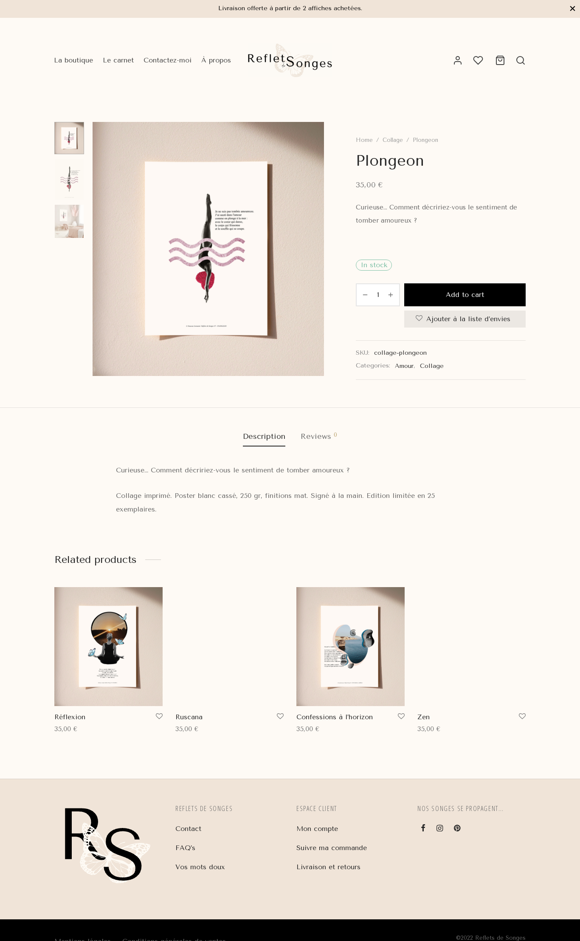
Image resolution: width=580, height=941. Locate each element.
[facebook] (423, 829)
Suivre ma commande (331, 848)
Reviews (319, 436)
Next (315, 248)
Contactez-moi (167, 60)
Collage (393, 140)
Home (364, 140)
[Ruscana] (229, 646)
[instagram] (439, 829)
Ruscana (189, 717)
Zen (423, 717)
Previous (101, 248)
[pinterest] (457, 829)
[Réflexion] (108, 646)
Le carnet (118, 60)
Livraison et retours (328, 867)
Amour (404, 366)
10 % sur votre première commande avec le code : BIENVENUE (308, 8)
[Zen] (471, 646)
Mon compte (317, 829)
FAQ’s (185, 848)
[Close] (572, 9)
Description (264, 436)
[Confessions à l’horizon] (350, 646)
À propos (216, 60)
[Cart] (500, 60)
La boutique (73, 60)
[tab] (264, 436)
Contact (188, 829)
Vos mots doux (200, 867)
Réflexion (69, 717)
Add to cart (465, 295)
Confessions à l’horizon (334, 717)
